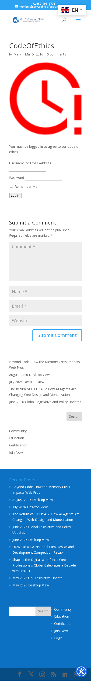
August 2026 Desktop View (29, 374)
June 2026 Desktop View (30, 539)
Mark (17, 54)
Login (58, 638)
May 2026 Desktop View (30, 585)
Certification (18, 445)
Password (16, 177)
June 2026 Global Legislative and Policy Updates (45, 402)
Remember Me (25, 186)
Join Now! (16, 452)
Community (18, 431)
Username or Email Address (30, 163)
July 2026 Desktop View (26, 381)
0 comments (56, 54)
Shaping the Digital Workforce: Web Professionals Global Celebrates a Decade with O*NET (44, 565)
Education (16, 438)
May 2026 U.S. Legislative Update (37, 578)
